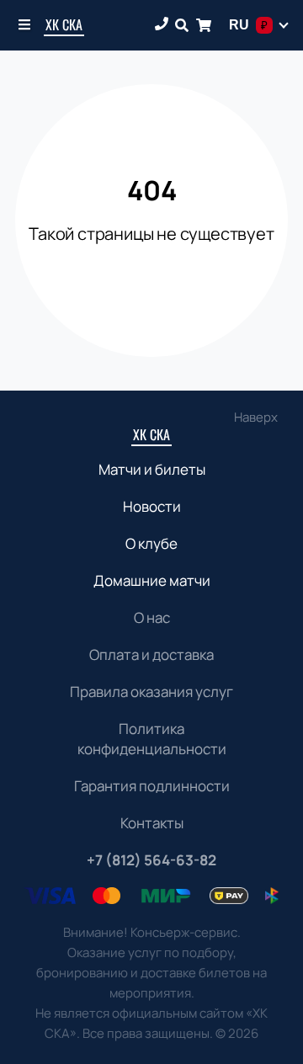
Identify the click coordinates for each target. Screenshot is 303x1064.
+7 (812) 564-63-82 (151, 860)
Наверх (256, 417)
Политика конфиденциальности (151, 738)
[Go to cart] (203, 25)
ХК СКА (63, 24)
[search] (182, 25)
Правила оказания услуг (151, 691)
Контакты (151, 823)
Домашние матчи (151, 580)
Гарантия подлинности (152, 785)
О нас (152, 617)
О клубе (151, 543)
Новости (152, 506)
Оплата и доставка (151, 654)
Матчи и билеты (151, 469)
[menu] (25, 25)
